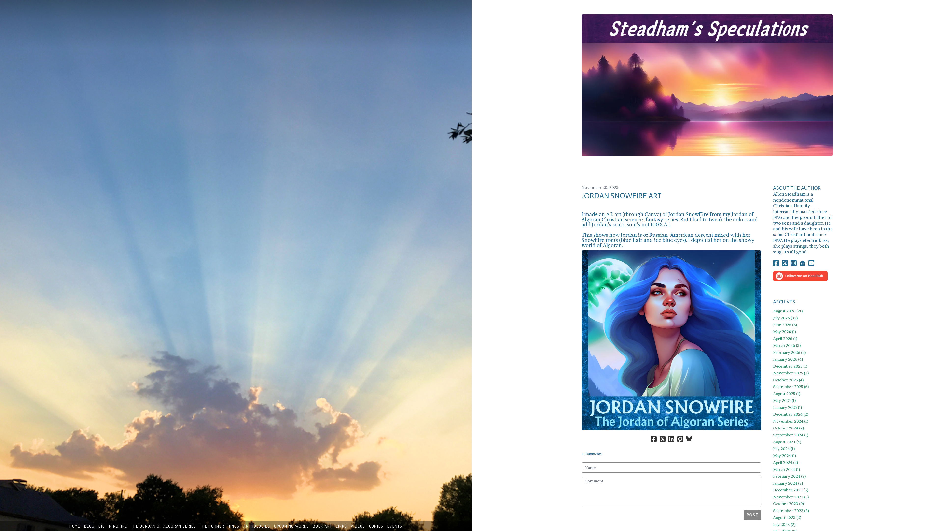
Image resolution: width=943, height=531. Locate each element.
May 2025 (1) (784, 400)
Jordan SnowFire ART (622, 196)
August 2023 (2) (787, 517)
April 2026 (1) (785, 338)
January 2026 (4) (788, 359)
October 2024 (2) (788, 428)
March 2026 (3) (787, 345)
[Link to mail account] (802, 263)
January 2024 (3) (788, 483)
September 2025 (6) (791, 386)
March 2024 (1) (786, 469)
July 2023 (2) (784, 524)
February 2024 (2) (789, 476)
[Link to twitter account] (785, 263)
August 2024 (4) (787, 441)
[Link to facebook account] (776, 263)
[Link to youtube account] (811, 263)
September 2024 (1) (790, 434)
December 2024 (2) (790, 414)
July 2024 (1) (784, 448)
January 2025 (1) (787, 407)
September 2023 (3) (791, 510)
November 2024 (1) (790, 421)
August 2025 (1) (786, 393)
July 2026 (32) (785, 317)
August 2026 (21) (788, 311)
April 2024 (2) (785, 462)
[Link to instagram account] (794, 263)
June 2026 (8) (785, 324)
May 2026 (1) (784, 331)
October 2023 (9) (788, 503)
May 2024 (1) (784, 455)
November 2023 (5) (791, 496)
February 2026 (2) (789, 352)
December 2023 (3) (790, 489)
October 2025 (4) (788, 379)
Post (752, 515)
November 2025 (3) (791, 372)
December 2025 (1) (790, 366)
